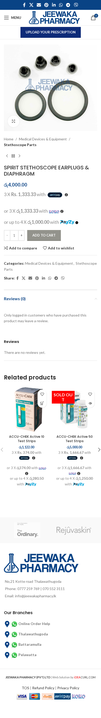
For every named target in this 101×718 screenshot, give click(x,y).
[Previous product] (7, 156)
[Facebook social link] (24, 5)
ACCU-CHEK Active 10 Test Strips (26, 438)
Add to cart (44, 235)
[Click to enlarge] (13, 121)
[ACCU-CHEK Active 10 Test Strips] (26, 409)
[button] (42, 403)
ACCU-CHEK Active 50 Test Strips (74, 438)
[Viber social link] (76, 5)
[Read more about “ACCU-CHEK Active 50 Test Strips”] (90, 403)
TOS (25, 688)
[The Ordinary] (27, 530)
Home (8, 139)
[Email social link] (38, 5)
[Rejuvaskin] (74, 530)
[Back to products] (13, 156)
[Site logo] (54, 17)
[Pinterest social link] (46, 5)
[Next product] (19, 156)
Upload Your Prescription (51, 32)
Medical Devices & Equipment (43, 139)
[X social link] (31, 5)
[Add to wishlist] (42, 394)
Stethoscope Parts (20, 144)
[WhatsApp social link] (60, 5)
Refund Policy (43, 688)
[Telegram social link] (68, 5)
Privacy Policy (68, 688)
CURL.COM (85, 677)
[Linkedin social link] (53, 5)
